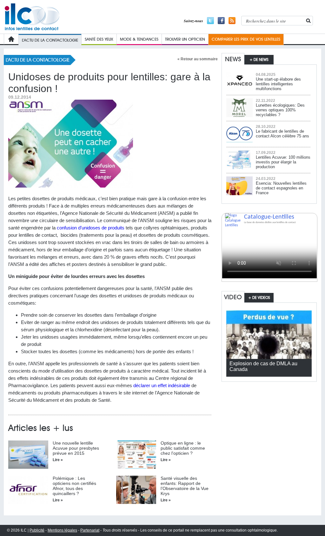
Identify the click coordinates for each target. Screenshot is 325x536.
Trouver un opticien (185, 39)
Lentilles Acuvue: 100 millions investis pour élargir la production (283, 162)
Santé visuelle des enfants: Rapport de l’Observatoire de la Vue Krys (185, 486)
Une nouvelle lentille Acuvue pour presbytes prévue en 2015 (76, 448)
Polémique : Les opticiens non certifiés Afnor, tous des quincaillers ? (74, 486)
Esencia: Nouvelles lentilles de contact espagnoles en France (281, 188)
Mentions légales (62, 530)
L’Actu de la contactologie (50, 40)
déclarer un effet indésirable (162, 385)
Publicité (37, 530)
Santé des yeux (99, 39)
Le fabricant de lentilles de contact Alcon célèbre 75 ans (282, 133)
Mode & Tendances (139, 39)
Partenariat (89, 530)
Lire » (58, 460)
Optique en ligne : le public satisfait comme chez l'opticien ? (183, 448)
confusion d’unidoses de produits (90, 227)
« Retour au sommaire (197, 59)
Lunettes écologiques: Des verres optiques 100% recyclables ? (280, 110)
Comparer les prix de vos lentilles (246, 39)
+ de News (259, 59)
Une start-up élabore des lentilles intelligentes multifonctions (278, 84)
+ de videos (259, 297)
